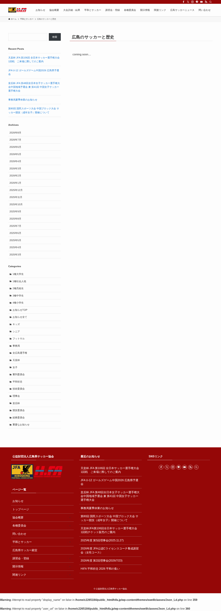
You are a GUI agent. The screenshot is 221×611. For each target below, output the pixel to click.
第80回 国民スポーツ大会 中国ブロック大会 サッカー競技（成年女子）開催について (109, 518)
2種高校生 (18, 288)
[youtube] (201, 2)
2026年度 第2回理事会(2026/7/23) (101, 560)
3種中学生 (18, 295)
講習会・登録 (20, 558)
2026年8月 (15, 132)
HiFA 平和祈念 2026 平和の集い (100, 568)
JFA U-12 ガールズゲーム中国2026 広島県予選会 (109, 482)
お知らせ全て (20, 317)
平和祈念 (17, 381)
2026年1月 (15, 182)
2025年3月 (15, 254)
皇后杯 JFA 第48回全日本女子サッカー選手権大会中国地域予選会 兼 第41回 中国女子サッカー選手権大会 (34, 87)
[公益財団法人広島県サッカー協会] (17, 10)
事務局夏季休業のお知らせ (22, 99)
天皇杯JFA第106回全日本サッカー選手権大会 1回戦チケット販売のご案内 (110, 530)
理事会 (16, 396)
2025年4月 (15, 247)
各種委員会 (19, 525)
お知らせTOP (20, 310)
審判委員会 (19, 374)
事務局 (16, 345)
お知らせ (17, 501)
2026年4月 (15, 161)
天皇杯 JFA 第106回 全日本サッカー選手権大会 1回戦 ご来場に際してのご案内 (110, 470)
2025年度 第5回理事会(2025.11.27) (102, 540)
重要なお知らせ (21, 424)
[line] (197, 2)
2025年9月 (15, 211)
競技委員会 (19, 410)
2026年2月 (15, 175)
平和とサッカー (22, 541)
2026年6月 (15, 147)
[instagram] (192, 2)
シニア (16, 331)
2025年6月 (15, 233)
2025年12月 (16, 190)
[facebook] (183, 2)
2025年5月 (15, 240)
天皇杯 (16, 360)
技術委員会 (19, 388)
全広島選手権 (20, 352)
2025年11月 (15, 197)
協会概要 (17, 517)
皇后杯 (16, 403)
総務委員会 (19, 417)
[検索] (210, 2)
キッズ (16, 324)
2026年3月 (15, 168)
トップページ (20, 509)
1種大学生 (18, 274)
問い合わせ (19, 533)
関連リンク (19, 574)
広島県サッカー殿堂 (24, 550)
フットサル (19, 338)
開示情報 (17, 566)
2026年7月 (15, 139)
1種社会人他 (19, 281)
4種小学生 (18, 302)
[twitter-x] (188, 2)
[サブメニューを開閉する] (70, 517)
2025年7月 (15, 226)
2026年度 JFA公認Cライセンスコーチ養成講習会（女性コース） (110, 550)
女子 (15, 367)
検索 (54, 37)
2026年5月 (15, 154)
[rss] (206, 2)
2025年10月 (16, 204)
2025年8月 (15, 218)
